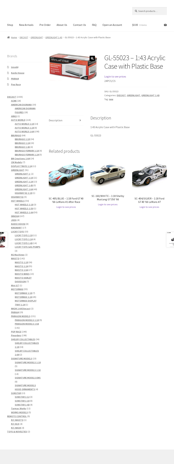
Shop (10, 25)
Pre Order (45, 25)
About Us (62, 25)
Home (14, 37)
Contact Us (79, 25)
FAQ (94, 25)
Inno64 (14, 67)
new (111, 99)
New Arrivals (26, 25)
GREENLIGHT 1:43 (53, 37)
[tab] (66, 121)
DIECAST (24, 37)
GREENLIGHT (37, 37)
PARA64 (15, 78)
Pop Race (16, 84)
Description (55, 120)
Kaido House (17, 72)
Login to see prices (115, 76)
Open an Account (112, 25)
